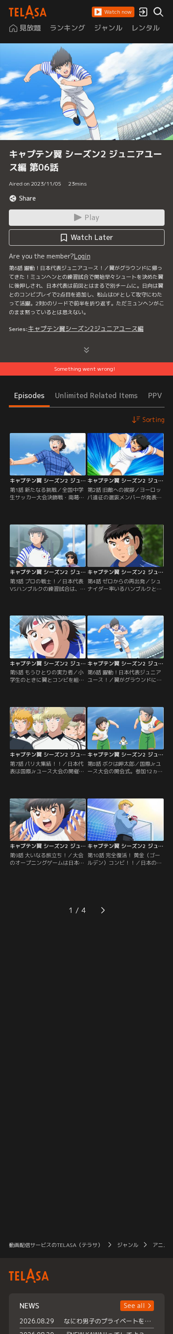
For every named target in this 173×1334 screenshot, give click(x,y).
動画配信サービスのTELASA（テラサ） (56, 1245)
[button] (113, 12)
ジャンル (127, 1245)
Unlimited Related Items (96, 395)
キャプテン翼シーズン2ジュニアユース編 (86, 328)
